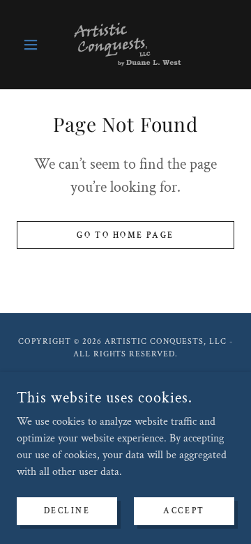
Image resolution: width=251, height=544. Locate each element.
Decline (67, 511)
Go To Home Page (125, 235)
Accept (183, 511)
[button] (33, 45)
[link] (126, 45)
